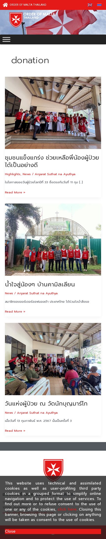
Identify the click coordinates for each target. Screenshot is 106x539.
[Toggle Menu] (6, 39)
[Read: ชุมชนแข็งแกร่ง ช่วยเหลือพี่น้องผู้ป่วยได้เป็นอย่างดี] (53, 112)
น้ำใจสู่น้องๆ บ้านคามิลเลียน (40, 284)
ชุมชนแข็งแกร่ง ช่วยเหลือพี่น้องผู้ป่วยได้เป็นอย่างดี (52, 161)
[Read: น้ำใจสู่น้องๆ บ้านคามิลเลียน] (53, 239)
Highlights (12, 174)
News (27, 174)
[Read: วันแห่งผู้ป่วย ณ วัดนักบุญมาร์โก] (53, 358)
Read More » (15, 192)
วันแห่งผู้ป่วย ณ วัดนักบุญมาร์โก (46, 403)
